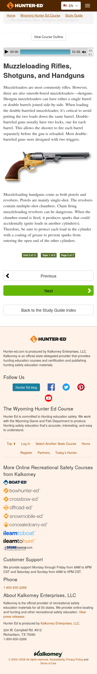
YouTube (48, 398)
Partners (44, 452)
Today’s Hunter (66, 452)
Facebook (51, 387)
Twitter (66, 387)
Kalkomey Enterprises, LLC (60, 623)
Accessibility (57, 659)
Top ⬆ (11, 443)
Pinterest (81, 387)
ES (90, 54)
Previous (48, 276)
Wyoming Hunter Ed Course (40, 15)
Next (48, 290)
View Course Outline (48, 36)
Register (26, 452)
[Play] (6, 52)
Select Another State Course (56, 443)
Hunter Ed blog (26, 387)
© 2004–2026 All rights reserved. (29, 659)
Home (11, 15)
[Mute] (84, 52)
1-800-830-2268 (15, 587)
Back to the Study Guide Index (48, 310)
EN (90, 50)
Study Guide (74, 15)
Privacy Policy (74, 659)
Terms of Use (48, 663)
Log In (25, 443)
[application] (48, 51)
